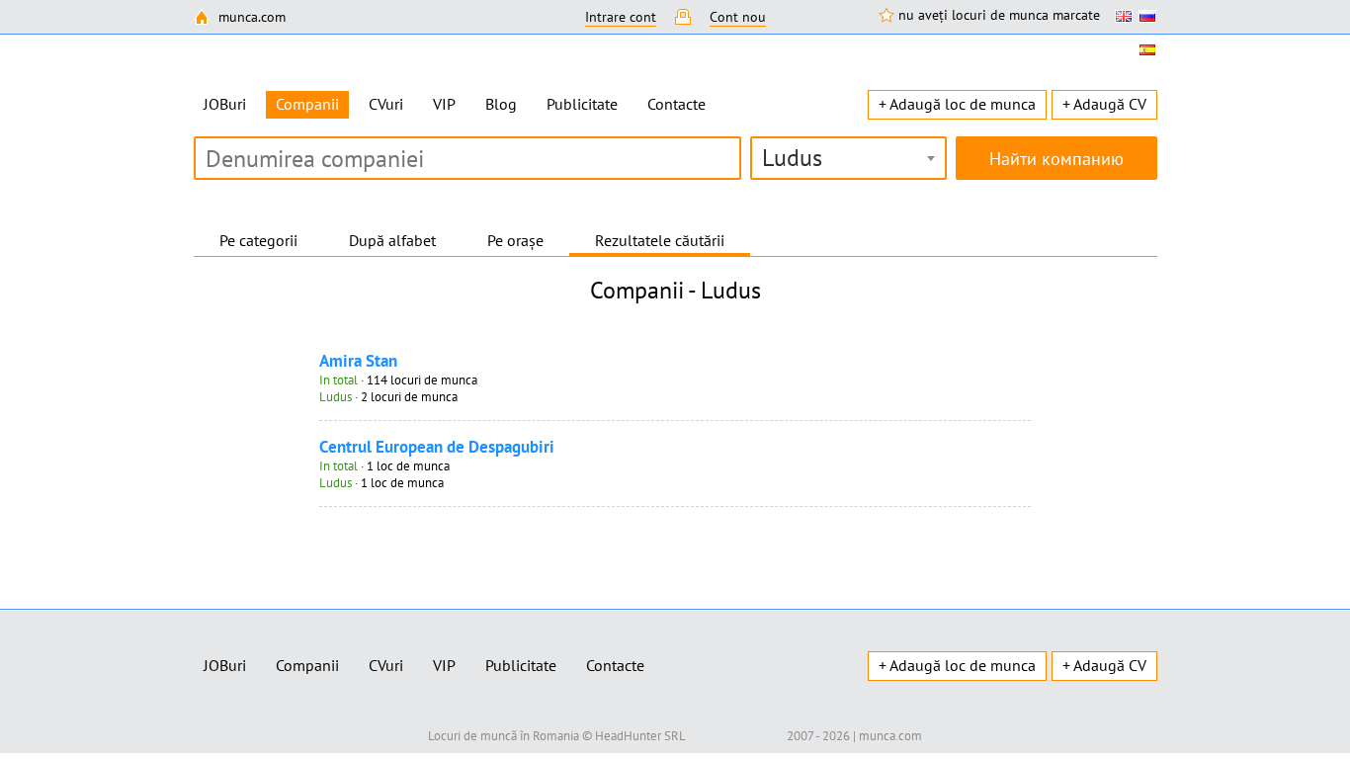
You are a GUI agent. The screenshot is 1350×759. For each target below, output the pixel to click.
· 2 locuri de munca (388, 396)
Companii (307, 665)
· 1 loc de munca (384, 466)
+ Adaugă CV (1104, 104)
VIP (444, 104)
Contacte (676, 104)
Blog (501, 104)
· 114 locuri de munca (398, 380)
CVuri (386, 104)
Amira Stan (358, 361)
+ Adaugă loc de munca (957, 104)
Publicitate (582, 104)
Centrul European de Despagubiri (436, 447)
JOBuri (225, 104)
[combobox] (848, 158)
